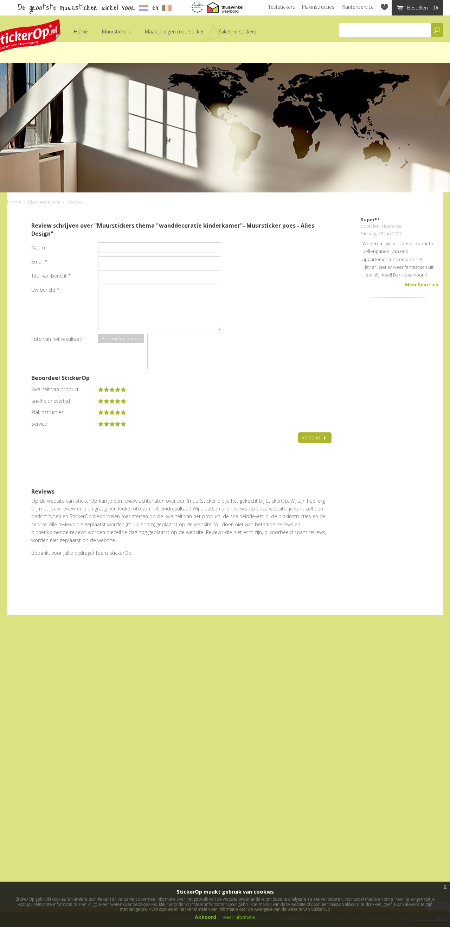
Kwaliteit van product (55, 389)
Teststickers (281, 7)
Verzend (311, 437)
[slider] (112, 389)
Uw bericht (45, 289)
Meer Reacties (421, 284)
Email (39, 261)
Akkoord (205, 917)
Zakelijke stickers (237, 31)
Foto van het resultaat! (56, 339)
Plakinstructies (318, 7)
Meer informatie (239, 917)
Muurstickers (116, 31)
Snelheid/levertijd (50, 401)
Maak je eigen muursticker (174, 31)
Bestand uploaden (121, 338)
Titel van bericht (51, 275)
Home (81, 31)
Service (39, 424)
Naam (38, 247)
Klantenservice (357, 7)
